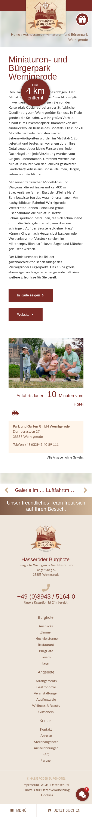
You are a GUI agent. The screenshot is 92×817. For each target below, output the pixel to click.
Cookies (47, 795)
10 (49, 398)
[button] (82, 794)
